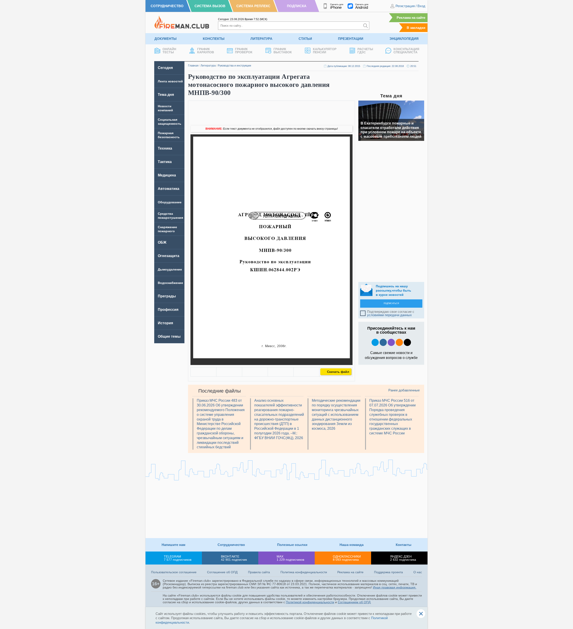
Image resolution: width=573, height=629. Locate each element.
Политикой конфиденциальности (310, 602)
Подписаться (391, 303)
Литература (261, 39)
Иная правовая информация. (394, 587)
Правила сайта (259, 572)
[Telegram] (280, 371)
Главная (193, 65)
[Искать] (365, 26)
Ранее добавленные (404, 390)
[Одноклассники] (229, 371)
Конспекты (213, 39)
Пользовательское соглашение (174, 572)
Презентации (350, 39)
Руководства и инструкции (234, 65)
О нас (417, 572)
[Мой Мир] (306, 371)
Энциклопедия (404, 39)
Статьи (305, 39)
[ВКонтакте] (203, 371)
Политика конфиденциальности (303, 572)
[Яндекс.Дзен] (407, 342)
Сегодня (165, 68)
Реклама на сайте (411, 17)
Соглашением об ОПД (354, 602)
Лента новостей (170, 81)
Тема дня (166, 95)
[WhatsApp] (255, 371)
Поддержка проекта (388, 572)
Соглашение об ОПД (222, 572)
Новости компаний (165, 108)
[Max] (391, 342)
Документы (165, 39)
